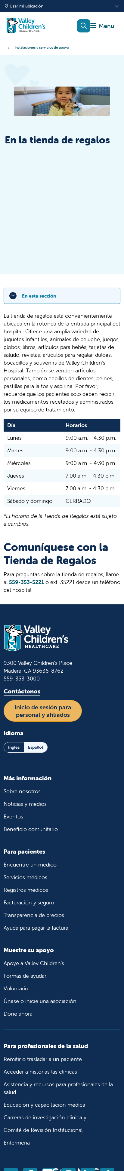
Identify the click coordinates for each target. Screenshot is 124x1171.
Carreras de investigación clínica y (45, 1117)
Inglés (14, 747)
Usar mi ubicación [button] (26, 6)
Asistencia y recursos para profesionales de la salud (58, 1088)
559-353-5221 (26, 582)
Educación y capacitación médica (44, 1104)
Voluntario (16, 988)
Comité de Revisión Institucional (43, 1130)
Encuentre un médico (30, 864)
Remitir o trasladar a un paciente (43, 1059)
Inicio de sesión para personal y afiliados (42, 710)
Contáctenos (22, 691)
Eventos (13, 816)
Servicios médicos (25, 877)
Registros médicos (26, 889)
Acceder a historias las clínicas (40, 1071)
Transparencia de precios (34, 915)
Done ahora (18, 1013)
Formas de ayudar (25, 975)
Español (35, 747)
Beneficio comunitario (31, 829)
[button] (102, 26)
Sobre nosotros (22, 791)
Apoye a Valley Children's (34, 963)
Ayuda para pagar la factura (36, 927)
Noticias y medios (25, 803)
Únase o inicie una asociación (40, 1001)
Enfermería (17, 1142)
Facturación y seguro (29, 902)
